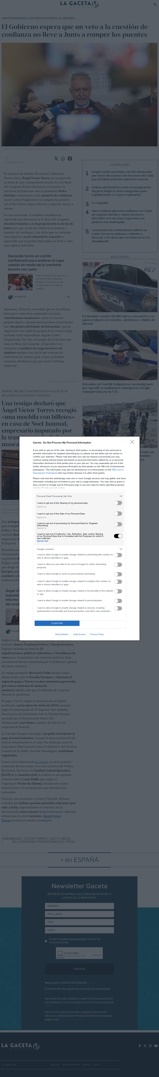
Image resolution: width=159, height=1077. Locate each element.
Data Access (79, 634)
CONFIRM (57, 623)
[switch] (118, 503)
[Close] (133, 443)
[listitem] (79, 496)
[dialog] (79, 538)
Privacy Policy (97, 634)
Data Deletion (62, 634)
